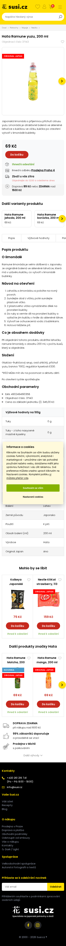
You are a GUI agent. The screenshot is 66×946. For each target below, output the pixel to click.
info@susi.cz (14, 787)
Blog (4, 809)
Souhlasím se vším (33, 488)
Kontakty (7, 845)
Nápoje (25, 27)
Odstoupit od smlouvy (16, 838)
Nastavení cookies (33, 496)
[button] (62, 81)
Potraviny (14, 27)
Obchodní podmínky (14, 834)
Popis (11, 238)
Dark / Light (12, 849)
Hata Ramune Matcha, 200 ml (16, 662)
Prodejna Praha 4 (43, 170)
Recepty (7, 805)
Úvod (4, 27)
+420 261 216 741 (17, 778)
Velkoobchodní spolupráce (19, 863)
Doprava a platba (13, 830)
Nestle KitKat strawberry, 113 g (47, 584)
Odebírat (55, 886)
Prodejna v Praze (12, 826)
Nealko (34, 27)
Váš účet (7, 801)
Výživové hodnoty (38, 238)
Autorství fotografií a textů (19, 867)
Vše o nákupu (10, 841)
